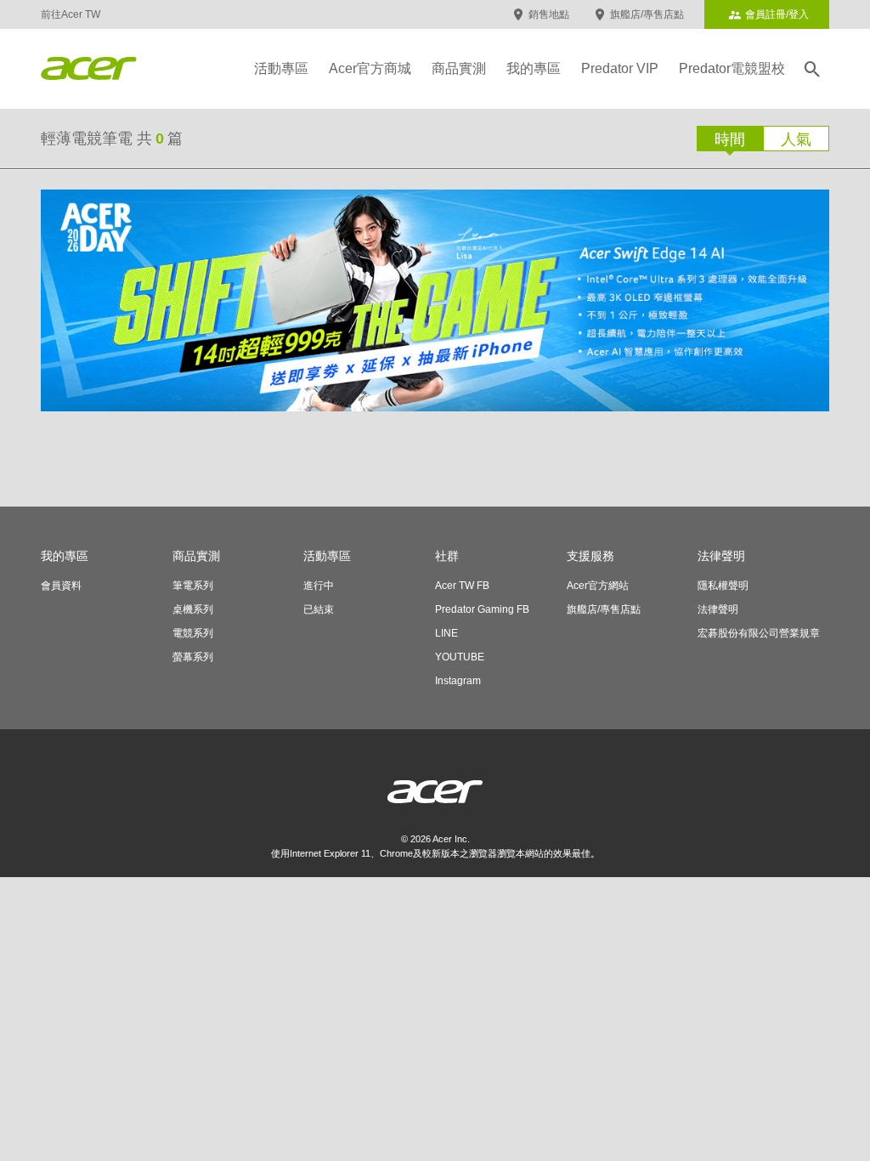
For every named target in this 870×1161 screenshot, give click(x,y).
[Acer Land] (89, 68)
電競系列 (192, 633)
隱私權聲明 (723, 586)
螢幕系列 (192, 657)
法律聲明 (718, 609)
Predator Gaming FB (482, 609)
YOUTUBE (459, 657)
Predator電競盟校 (732, 68)
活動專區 (281, 68)
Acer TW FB (462, 586)
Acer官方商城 (370, 68)
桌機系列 (192, 609)
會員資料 (61, 586)
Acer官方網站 (598, 586)
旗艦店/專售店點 (647, 14)
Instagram (458, 681)
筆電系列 (192, 586)
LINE (446, 633)
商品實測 (459, 68)
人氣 (796, 139)
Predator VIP (619, 68)
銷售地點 (548, 14)
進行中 (318, 586)
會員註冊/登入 (777, 14)
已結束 (318, 609)
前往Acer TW (70, 14)
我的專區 (533, 68)
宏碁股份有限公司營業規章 (759, 633)
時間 (730, 139)
